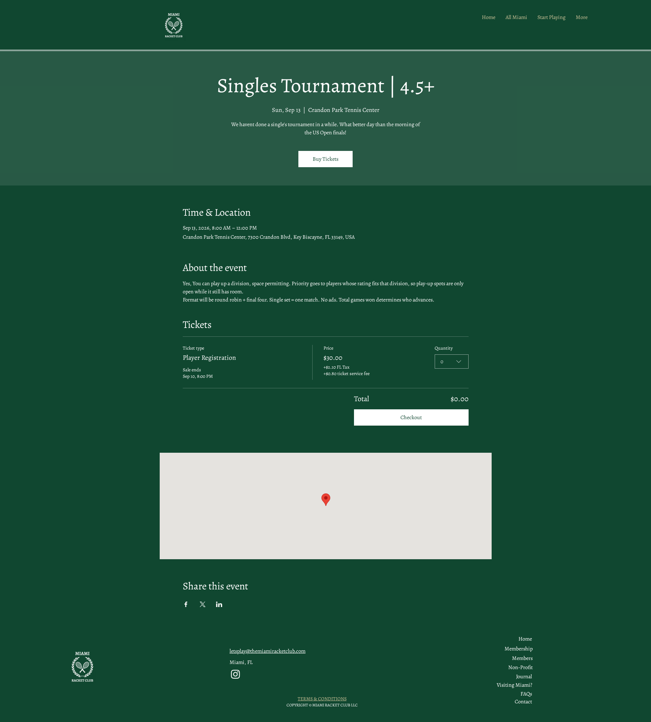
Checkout (411, 417)
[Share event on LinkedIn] (219, 604)
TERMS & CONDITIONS (322, 699)
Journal (524, 676)
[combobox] (452, 361)
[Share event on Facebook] (186, 604)
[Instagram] (235, 674)
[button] (522, 658)
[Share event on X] (202, 604)
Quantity (444, 348)
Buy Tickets (325, 159)
